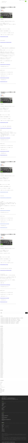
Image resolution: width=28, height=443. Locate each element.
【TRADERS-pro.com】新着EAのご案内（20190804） (7, 235)
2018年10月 (1, 373)
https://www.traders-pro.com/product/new (5, 64)
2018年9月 (1, 374)
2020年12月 (1, 344)
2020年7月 (1, 350)
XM (0, 384)
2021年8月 (1, 335)
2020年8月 (1, 349)
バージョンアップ (2, 387)
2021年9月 (1, 334)
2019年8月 (1, 364)
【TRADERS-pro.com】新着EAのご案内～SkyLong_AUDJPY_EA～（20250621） (10, 320)
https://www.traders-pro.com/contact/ (4, 151)
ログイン (27, 0)
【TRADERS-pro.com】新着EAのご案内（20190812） (7, 162)
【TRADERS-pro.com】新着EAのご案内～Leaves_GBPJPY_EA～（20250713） (10, 319)
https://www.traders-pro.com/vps (4, 36)
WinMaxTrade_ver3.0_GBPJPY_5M (6, 419)
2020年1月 (1, 358)
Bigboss (2, 425)
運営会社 (2, 408)
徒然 (0, 388)
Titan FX (1, 382)
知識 (0, 392)
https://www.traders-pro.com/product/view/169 (5, 270)
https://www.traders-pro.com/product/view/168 (5, 42)
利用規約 (2, 405)
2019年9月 (1, 363)
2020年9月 (1, 348)
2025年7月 (1, 329)
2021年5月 (1, 339)
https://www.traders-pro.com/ (3, 81)
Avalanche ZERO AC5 (4, 417)
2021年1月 (1, 343)
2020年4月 (1, 354)
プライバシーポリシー (4, 406)
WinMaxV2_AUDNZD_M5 (5, 415)
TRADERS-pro (4, 2)
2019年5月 (1, 368)
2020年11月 (1, 345)
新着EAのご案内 (2, 389)
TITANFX (3, 426)
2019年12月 (1, 359)
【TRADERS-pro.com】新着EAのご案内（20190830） (7, 7)
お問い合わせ (24, 0)
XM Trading (3, 424)
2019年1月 (1, 369)
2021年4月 (1, 340)
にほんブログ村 (2, 165)
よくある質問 (3, 407)
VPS (0, 383)
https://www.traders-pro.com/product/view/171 (5, 197)
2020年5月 (1, 353)
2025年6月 (1, 330)
